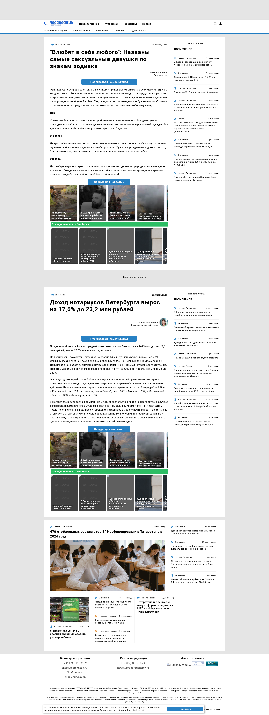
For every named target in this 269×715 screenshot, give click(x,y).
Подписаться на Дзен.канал (109, 81)
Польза (181, 119)
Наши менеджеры (74, 677)
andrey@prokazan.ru (74, 667)
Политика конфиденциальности (206, 710)
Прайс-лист (74, 672)
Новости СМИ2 (196, 43)
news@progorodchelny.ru (133, 667)
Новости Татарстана (187, 58)
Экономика (183, 73)
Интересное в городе (108, 616)
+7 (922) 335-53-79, (133, 663)
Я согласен (185, 709)
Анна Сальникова (148, 322)
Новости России (185, 366)
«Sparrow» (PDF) (137, 702)
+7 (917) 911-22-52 (74, 663)
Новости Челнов (62, 45)
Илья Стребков (158, 72)
